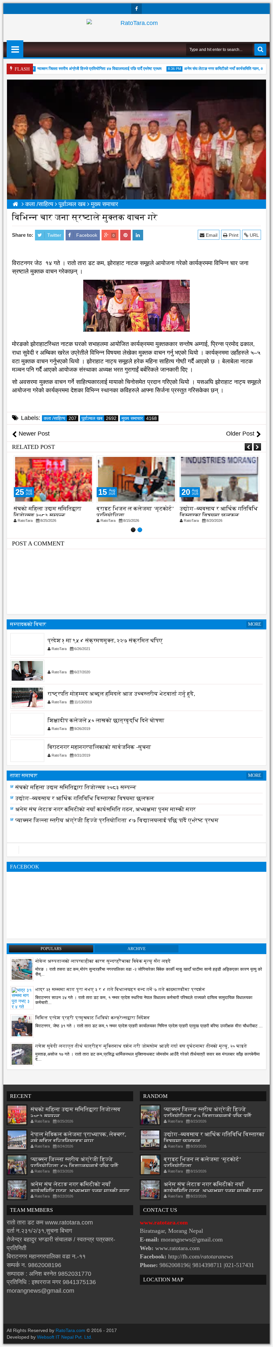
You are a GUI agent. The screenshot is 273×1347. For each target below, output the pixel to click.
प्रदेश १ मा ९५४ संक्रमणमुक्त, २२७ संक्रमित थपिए (105, 640)
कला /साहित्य (60, 418)
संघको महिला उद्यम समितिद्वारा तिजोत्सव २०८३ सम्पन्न (48, 511)
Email (210, 235)
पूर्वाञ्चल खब (99, 418)
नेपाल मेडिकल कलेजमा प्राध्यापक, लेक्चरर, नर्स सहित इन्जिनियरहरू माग (95, 787)
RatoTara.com (70, 1330)
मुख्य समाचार (139, 418)
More (254, 624)
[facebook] (136, 8)
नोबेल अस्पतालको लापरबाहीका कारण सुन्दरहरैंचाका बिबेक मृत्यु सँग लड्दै (103, 961)
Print (232, 235)
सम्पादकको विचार (28, 624)
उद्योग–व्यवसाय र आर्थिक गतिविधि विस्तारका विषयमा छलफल (219, 511)
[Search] (260, 50)
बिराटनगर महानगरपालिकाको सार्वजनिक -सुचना (99, 747)
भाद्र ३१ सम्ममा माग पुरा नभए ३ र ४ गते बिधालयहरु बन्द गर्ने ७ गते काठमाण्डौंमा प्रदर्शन (120, 989)
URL (253, 235)
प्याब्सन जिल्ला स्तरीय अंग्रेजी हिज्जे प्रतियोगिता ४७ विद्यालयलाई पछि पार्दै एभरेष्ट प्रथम (87, 68)
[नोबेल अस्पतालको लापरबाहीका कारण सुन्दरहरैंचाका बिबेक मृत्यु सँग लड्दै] (22, 968)
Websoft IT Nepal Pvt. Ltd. (64, 1337)
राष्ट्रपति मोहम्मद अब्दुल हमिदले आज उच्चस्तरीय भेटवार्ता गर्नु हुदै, (121, 694)
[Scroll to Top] (263, 1337)
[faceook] (136, 849)
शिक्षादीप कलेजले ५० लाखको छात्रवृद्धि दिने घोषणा (106, 720)
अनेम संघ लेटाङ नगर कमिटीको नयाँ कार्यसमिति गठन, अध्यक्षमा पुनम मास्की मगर (105, 816)
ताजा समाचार (24, 775)
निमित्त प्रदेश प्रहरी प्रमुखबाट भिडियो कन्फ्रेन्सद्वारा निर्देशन (92, 1017)
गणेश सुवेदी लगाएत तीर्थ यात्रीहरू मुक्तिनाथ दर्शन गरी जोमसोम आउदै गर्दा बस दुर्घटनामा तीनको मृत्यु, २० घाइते (141, 1046)
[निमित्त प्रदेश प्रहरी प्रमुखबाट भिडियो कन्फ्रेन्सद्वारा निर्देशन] (22, 1025)
